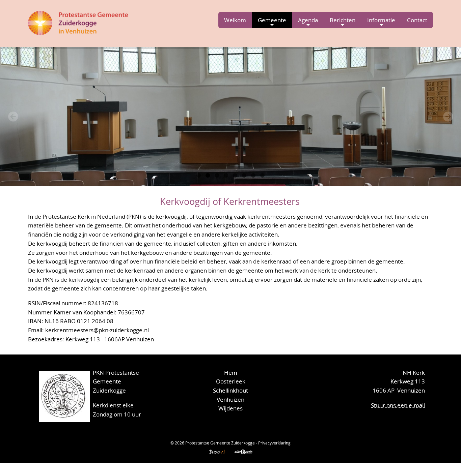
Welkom (235, 20)
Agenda (308, 20)
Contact (417, 20)
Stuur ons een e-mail (398, 405)
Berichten (342, 20)
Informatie (381, 20)
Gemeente (272, 20)
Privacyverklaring (274, 442)
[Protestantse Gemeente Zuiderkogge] (78, 21)
